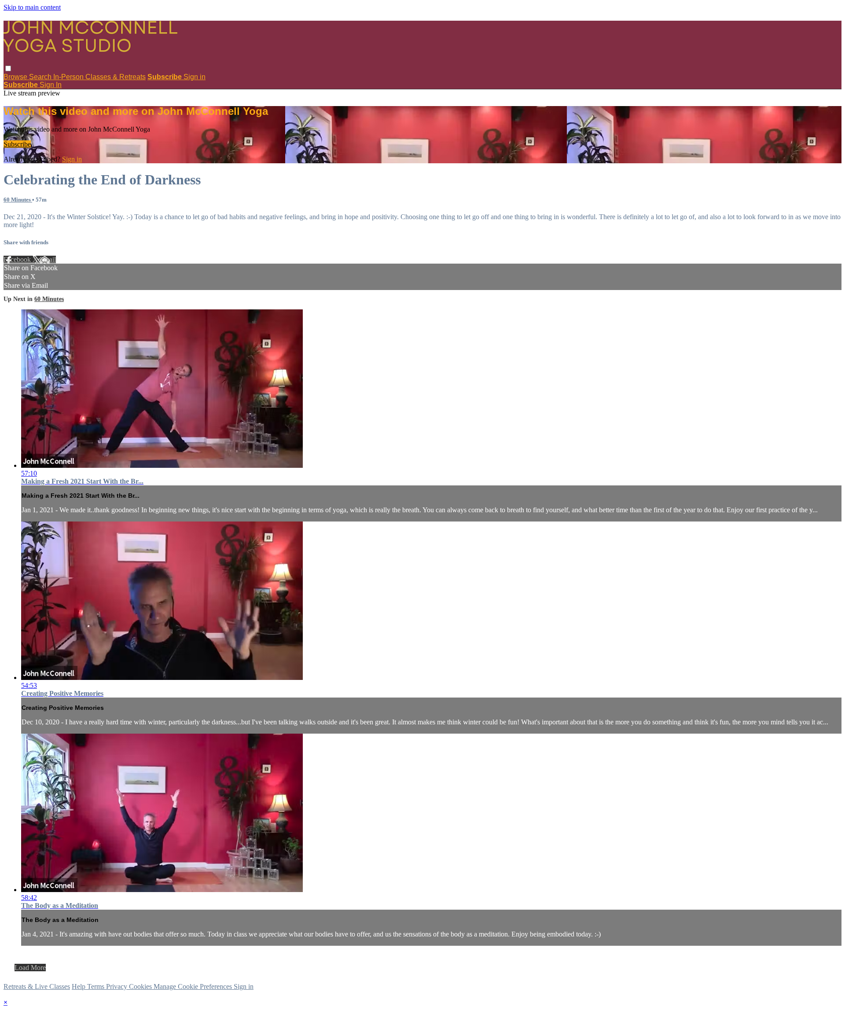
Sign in (195, 77)
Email (48, 259)
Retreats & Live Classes (37, 986)
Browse (16, 77)
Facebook (18, 259)
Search (41, 77)
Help (79, 986)
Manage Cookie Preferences (194, 986)
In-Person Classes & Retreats (99, 77)
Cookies (141, 986)
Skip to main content (32, 7)
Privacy (117, 986)
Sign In (51, 84)
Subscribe (17, 144)
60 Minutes (18, 199)
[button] (8, 68)
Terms (96, 986)
